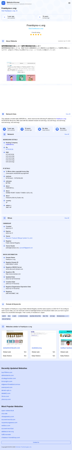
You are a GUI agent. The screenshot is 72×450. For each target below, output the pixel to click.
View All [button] (68, 114)
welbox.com (6, 425)
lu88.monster (6, 434)
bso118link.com (7, 372)
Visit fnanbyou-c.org (8, 11)
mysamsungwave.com (9, 422)
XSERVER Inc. (10, 144)
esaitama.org (37, 348)
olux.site (4, 413)
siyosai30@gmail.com (26, 248)
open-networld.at (8, 410)
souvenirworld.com (8, 419)
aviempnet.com (7, 387)
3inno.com (5, 396)
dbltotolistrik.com (8, 375)
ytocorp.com (6, 399)
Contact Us (36, 442)
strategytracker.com (9, 378)
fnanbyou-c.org (61, 118)
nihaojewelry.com (8, 416)
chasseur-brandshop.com (11, 437)
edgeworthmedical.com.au (11, 384)
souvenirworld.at (7, 428)
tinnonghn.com (7, 381)
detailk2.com (6, 393)
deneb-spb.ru (6, 390)
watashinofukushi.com (11, 348)
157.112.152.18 (9, 149)
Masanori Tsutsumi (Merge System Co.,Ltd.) (19, 238)
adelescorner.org (8, 431)
